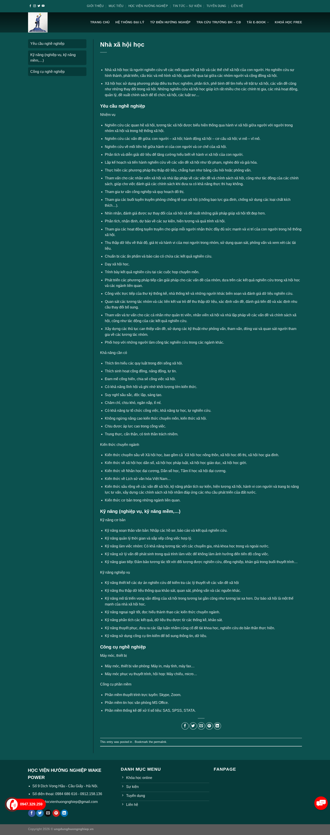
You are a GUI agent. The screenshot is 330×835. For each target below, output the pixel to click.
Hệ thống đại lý (129, 22)
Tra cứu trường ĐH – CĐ (218, 22)
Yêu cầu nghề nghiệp (47, 44)
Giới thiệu (95, 6)
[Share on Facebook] (185, 726)
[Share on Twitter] (193, 726)
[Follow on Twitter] (38, 6)
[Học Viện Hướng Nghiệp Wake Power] (38, 22)
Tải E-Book (256, 22)
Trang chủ (100, 22)
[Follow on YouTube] (43, 6)
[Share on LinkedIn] (217, 726)
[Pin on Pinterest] (209, 726)
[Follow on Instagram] (34, 6)
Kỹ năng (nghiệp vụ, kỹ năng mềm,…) (53, 58)
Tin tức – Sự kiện (187, 6)
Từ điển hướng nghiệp (170, 22)
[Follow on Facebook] (30, 6)
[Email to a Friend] (201, 726)
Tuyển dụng (216, 6)
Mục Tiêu (116, 6)
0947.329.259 (31, 804)
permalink (160, 742)
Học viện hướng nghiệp (148, 6)
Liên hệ (237, 6)
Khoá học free (288, 22)
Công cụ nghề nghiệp (47, 72)
